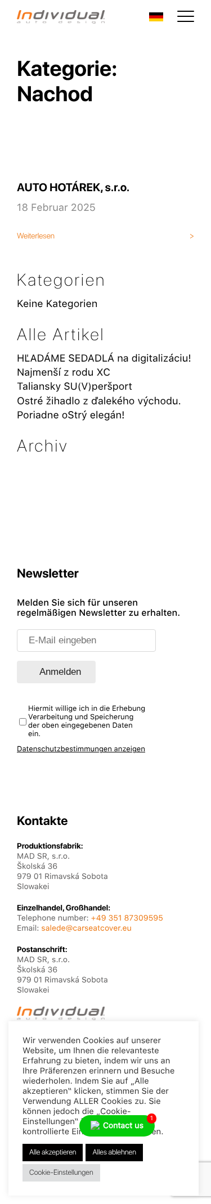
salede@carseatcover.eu (86, 928)
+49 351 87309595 (127, 918)
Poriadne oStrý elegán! (71, 415)
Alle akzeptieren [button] (52, 1152)
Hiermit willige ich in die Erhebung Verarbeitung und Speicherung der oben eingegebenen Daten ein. (86, 721)
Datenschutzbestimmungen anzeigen (81, 749)
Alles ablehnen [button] (114, 1152)
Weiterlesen (36, 236)
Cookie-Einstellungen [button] (61, 1173)
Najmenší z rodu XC (63, 372)
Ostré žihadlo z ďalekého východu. (99, 401)
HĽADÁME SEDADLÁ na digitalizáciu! (104, 358)
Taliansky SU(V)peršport (74, 387)
